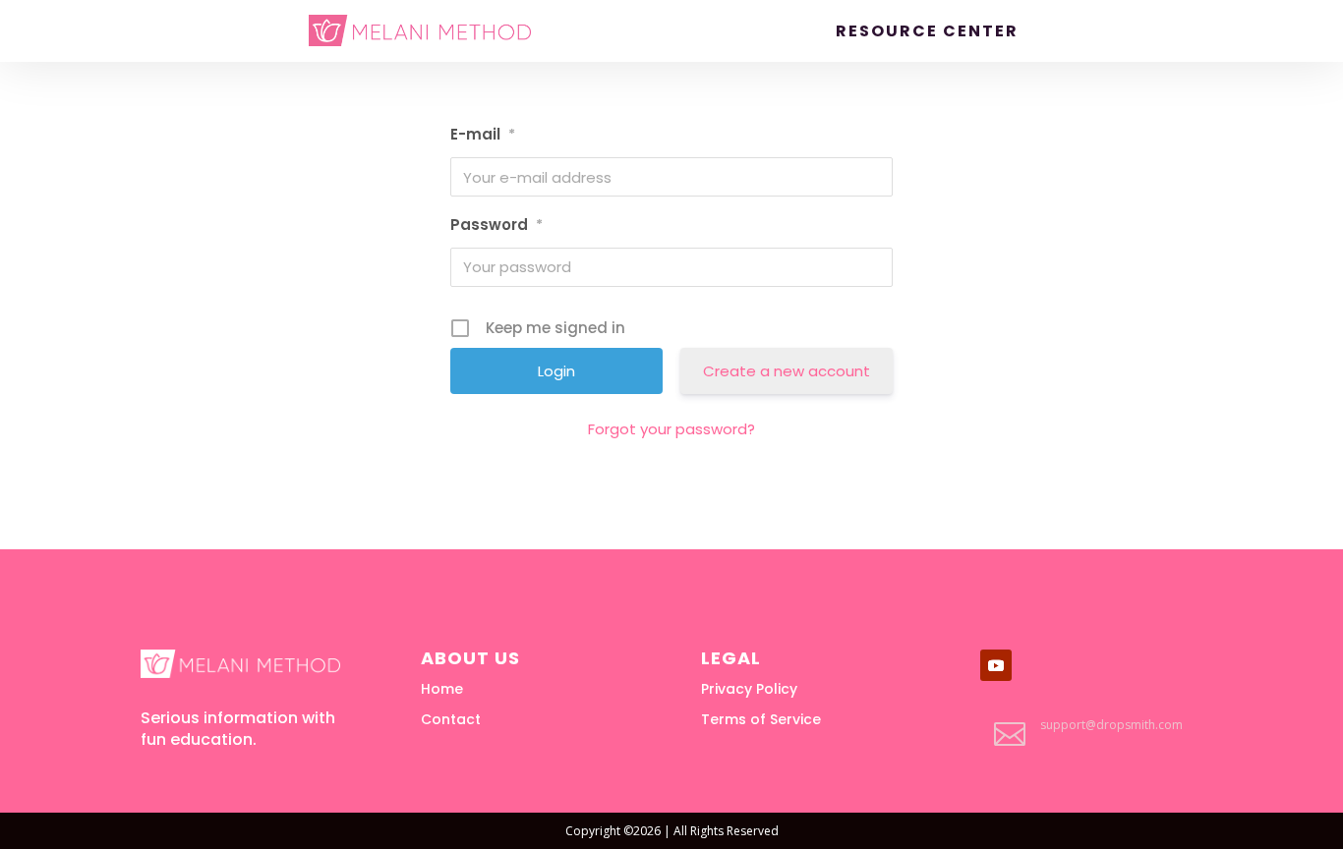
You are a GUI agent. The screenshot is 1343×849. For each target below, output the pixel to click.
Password (496, 224)
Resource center (927, 32)
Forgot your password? (671, 429)
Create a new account (786, 371)
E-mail (482, 134)
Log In (1072, 32)
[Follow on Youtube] (996, 665)
